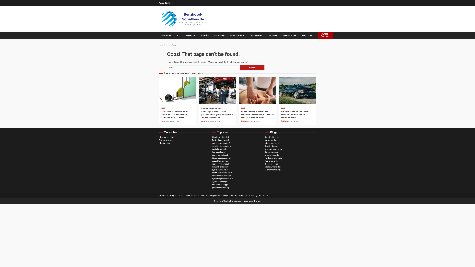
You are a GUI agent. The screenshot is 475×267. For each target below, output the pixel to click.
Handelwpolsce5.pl (220, 137)
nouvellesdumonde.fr (221, 143)
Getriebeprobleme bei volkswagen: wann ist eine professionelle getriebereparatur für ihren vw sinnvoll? (217, 90)
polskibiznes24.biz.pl (221, 188)
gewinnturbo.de (272, 140)
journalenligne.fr (219, 152)
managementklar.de (273, 149)
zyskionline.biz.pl (219, 182)
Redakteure (165, 121)
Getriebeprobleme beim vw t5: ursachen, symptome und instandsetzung (297, 90)
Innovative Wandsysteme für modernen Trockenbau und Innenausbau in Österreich (177, 90)
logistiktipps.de (271, 146)
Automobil (166, 35)
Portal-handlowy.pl (220, 140)
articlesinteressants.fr (221, 146)
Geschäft (204, 35)
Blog (179, 35)
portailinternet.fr (219, 149)
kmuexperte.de (271, 152)
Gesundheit (219, 35)
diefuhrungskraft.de (273, 170)
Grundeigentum (237, 35)
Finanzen (190, 35)
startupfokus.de (272, 143)
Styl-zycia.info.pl (166, 140)
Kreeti (245, 201)
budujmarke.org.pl (220, 185)
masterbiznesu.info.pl (221, 176)
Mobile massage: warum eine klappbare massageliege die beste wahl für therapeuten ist (257, 90)
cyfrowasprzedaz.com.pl (222, 179)
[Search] (315, 35)
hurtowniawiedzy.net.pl (222, 173)
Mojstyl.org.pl (165, 143)
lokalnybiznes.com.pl (221, 167)
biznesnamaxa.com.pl (221, 158)
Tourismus (273, 35)
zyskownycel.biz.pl (220, 170)
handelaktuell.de (272, 137)
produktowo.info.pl (220, 161)
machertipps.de (272, 155)
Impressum (307, 35)
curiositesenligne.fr (220, 155)
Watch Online (325, 35)
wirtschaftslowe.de (273, 158)
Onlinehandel (256, 35)
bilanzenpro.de (271, 164)
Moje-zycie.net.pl (166, 137)
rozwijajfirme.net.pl (220, 164)
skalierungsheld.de (273, 167)
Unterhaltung (290, 35)
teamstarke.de (271, 161)
